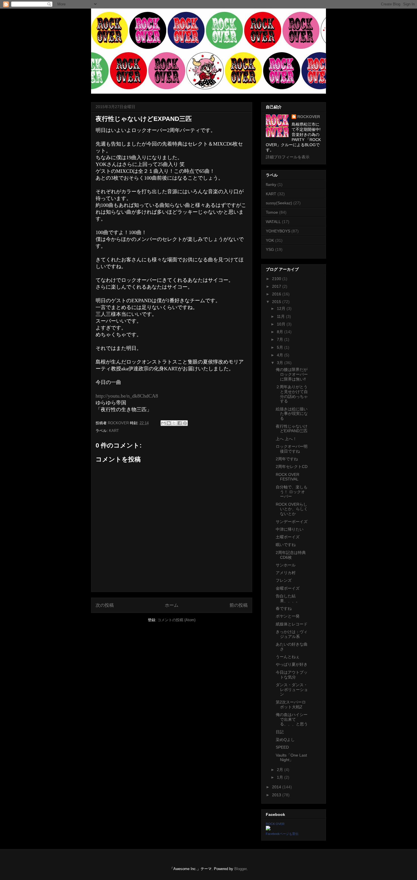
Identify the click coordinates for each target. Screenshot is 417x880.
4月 (280, 355)
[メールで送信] (163, 423)
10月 (282, 324)
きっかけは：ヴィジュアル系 (292, 634)
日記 (280, 732)
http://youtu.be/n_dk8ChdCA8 (127, 396)
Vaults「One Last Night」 (291, 757)
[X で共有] (174, 423)
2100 (277, 278)
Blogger (240, 869)
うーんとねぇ (288, 656)
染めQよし (285, 739)
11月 (281, 316)
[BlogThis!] (169, 423)
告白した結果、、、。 (288, 598)
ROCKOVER (308, 116)
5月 (280, 347)
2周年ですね (287, 459)
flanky (271, 184)
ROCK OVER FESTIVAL (287, 477)
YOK (270, 240)
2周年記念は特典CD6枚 (291, 555)
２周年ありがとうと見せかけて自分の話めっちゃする (292, 394)
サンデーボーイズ (292, 521)
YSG (270, 249)
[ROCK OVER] (268, 829)
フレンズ (284, 580)
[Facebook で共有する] (179, 423)
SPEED (282, 747)
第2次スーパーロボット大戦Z (291, 704)
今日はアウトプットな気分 (292, 674)
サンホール (286, 565)
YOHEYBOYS (278, 231)
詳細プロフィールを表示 (287, 157)
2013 (277, 795)
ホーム (171, 605)
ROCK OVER (275, 824)
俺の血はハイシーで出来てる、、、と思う (292, 719)
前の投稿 (238, 605)
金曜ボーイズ (288, 588)
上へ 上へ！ (286, 438)
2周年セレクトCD (292, 466)
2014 (277, 787)
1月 (280, 777)
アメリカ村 (286, 572)
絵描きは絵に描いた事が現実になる (292, 414)
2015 (277, 301)
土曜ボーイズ (288, 537)
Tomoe (272, 212)
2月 (280, 769)
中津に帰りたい (290, 529)
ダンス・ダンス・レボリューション (292, 689)
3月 (280, 362)
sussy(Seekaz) (279, 203)
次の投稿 (105, 605)
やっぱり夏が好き (292, 664)
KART (114, 431)
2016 (277, 294)
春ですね (284, 608)
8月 (280, 331)
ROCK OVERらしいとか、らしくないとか (292, 509)
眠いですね (286, 544)
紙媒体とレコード (292, 624)
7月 (280, 339)
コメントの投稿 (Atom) (176, 620)
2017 (277, 286)
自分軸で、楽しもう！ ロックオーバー (292, 492)
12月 (282, 308)
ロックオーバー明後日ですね (292, 448)
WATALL (273, 221)
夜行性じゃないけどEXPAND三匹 (292, 428)
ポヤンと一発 (288, 616)
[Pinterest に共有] (185, 423)
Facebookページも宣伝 (282, 833)
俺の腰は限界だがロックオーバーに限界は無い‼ (292, 374)
